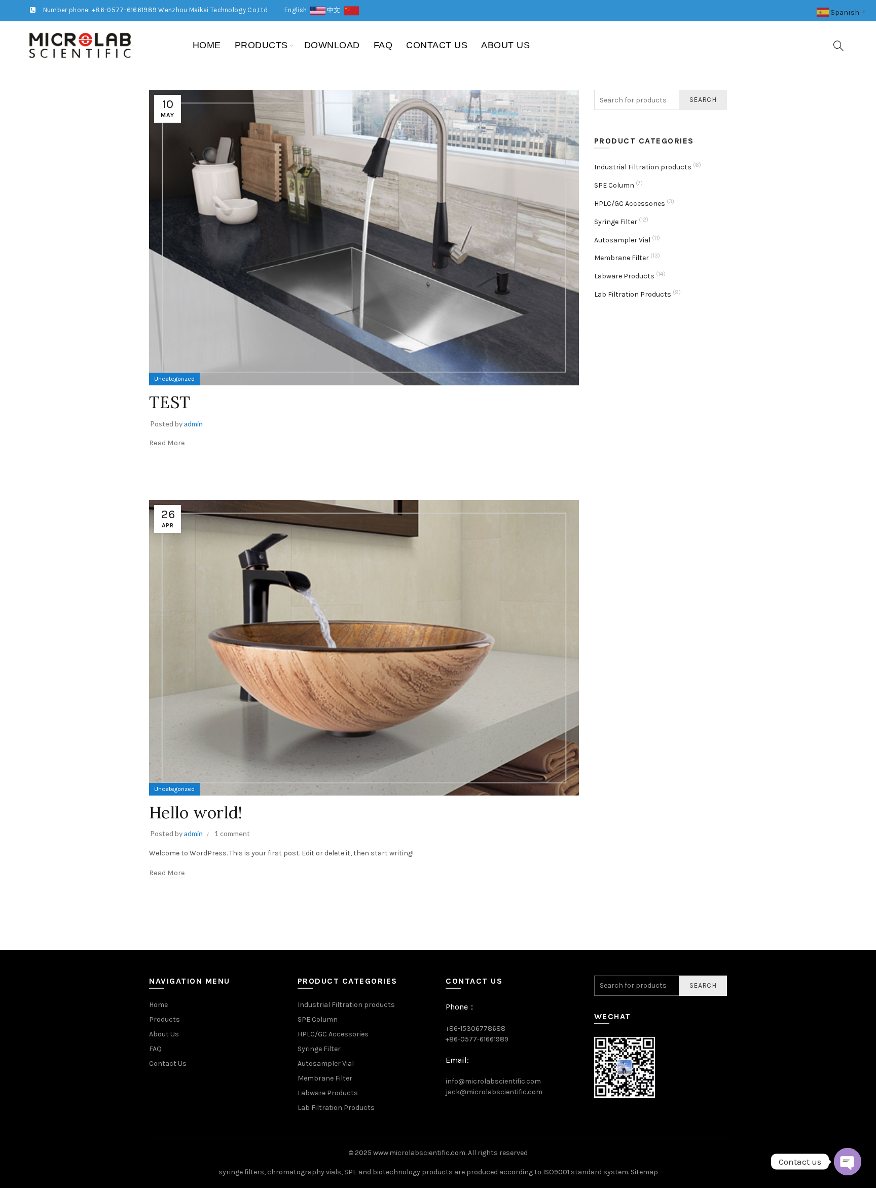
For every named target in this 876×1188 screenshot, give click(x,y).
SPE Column (614, 185)
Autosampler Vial (622, 240)
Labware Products (624, 276)
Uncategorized (174, 378)
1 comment (232, 833)
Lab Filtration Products (632, 294)
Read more (167, 443)
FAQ (383, 45)
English (297, 10)
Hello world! (196, 812)
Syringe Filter (615, 222)
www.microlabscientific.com (419, 1152)
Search (702, 99)
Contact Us (436, 45)
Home (207, 45)
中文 (335, 10)
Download (332, 45)
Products (261, 45)
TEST (169, 402)
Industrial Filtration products (642, 167)
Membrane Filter (621, 258)
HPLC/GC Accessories (629, 203)
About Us (505, 45)
